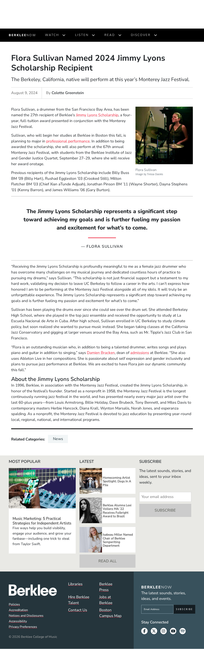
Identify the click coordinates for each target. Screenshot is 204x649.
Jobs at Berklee (105, 599)
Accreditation (18, 610)
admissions (139, 352)
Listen (82, 35)
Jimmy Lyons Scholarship (97, 115)
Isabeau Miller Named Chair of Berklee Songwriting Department (118, 540)
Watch (52, 35)
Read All (107, 561)
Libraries (75, 584)
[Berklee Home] (33, 590)
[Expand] (63, 35)
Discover (141, 35)
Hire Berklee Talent (78, 599)
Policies (14, 604)
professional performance (68, 141)
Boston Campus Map (110, 612)
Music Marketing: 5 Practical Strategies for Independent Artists (42, 521)
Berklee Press (105, 586)
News (58, 438)
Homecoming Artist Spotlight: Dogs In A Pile (117, 481)
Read (109, 35)
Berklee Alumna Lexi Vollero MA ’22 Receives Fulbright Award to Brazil (117, 510)
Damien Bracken (101, 352)
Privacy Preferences (23, 627)
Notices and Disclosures (26, 615)
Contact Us (77, 610)
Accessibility (18, 621)
